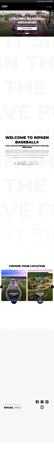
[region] (27, 23)
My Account (49, 1)
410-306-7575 (40, 1)
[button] (47, 7)
